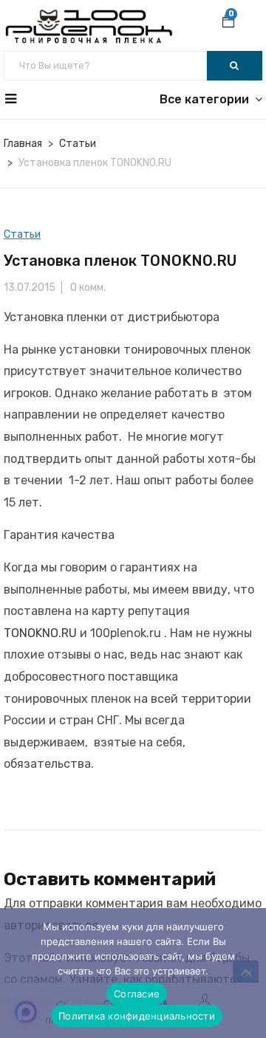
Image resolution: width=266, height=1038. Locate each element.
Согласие (137, 994)
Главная (23, 143)
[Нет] (247, 973)
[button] (228, 23)
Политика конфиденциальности (136, 1016)
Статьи (77, 143)
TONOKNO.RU (40, 633)
